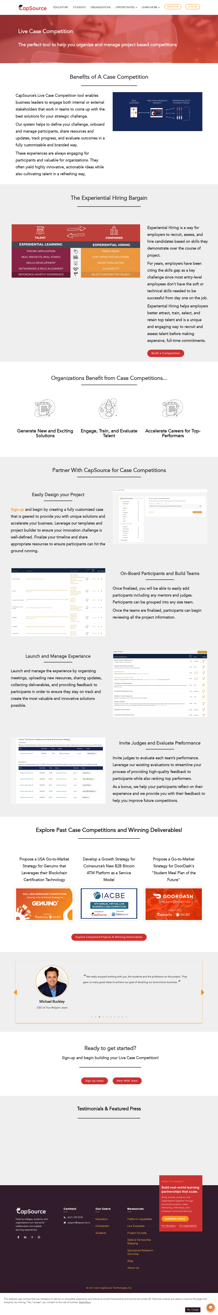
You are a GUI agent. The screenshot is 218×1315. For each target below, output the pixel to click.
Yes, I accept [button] (193, 1309)
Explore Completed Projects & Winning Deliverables (109, 937)
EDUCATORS (60, 7)
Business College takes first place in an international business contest (189, 1143)
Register (173, 6)
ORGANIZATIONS (100, 7)
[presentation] (16, 993)
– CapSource (29, 1167)
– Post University (82, 1160)
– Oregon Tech (135, 1181)
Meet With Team (127, 1083)
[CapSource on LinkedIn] (25, 1240)
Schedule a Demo (175, 1221)
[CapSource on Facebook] (18, 1240)
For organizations (188, 1228)
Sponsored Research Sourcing (140, 1255)
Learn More (150, 7)
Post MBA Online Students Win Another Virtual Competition (82, 1143)
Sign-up (17, 509)
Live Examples (136, 1228)
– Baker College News (189, 1160)
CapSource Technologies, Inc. (116, 1290)
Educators (101, 1222)
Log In (192, 6)
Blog (130, 1263)
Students (100, 1235)
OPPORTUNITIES (125, 7)
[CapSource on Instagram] (39, 1240)
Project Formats (137, 1235)
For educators (169, 1228)
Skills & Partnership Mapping (139, 1244)
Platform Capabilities (139, 1222)
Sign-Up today (94, 1083)
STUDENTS (79, 7)
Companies (102, 1228)
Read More (85, 1302)
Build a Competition (165, 353)
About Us (133, 1270)
